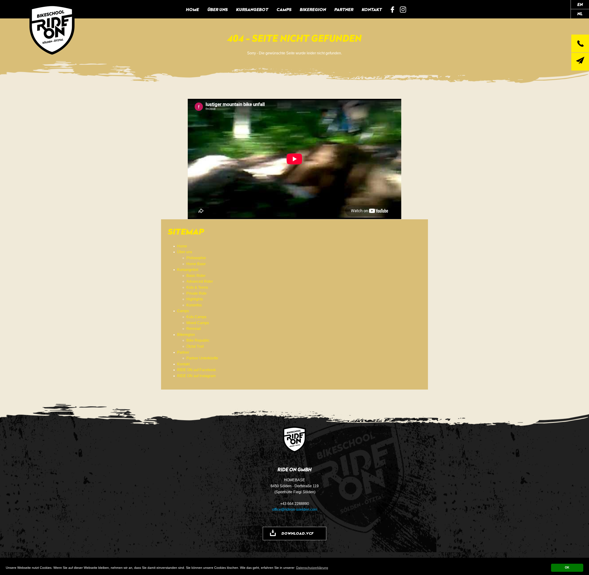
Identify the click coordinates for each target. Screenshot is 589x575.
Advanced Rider (199, 281)
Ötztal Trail (195, 346)
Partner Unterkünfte (202, 358)
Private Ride (196, 293)
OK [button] (567, 567)
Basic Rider (195, 276)
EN (580, 4)
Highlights (194, 299)
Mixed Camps (197, 323)
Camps (284, 9)
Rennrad (193, 329)
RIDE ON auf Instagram (403, 10)
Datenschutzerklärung (312, 567)
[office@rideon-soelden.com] (580, 61)
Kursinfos (194, 305)
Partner (343, 9)
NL (580, 13)
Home (192, 9)
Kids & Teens (197, 287)
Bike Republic (197, 340)
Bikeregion (313, 9)
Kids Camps (196, 317)
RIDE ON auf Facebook (392, 10)
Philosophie (196, 258)
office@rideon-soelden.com (294, 509)
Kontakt (372, 9)
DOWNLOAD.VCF (297, 533)
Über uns (217, 9)
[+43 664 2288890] (580, 43)
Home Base (196, 264)
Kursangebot (252, 9)
